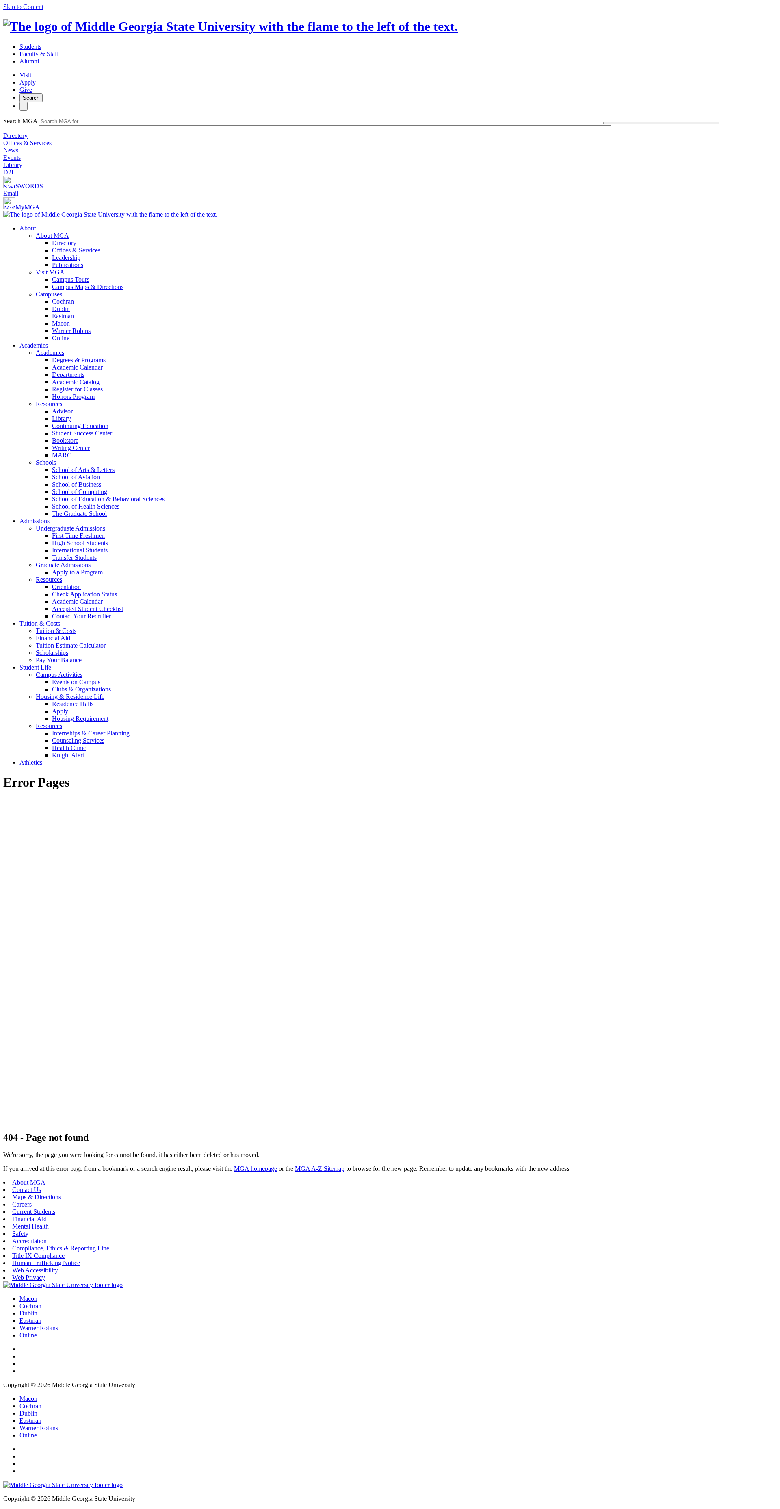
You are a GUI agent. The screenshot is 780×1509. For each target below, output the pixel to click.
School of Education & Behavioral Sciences (108, 499)
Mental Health (30, 1226)
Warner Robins (71, 330)
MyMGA (27, 207)
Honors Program (73, 396)
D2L (9, 172)
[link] (63, 1284)
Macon (61, 323)
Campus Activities (59, 674)
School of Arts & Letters (83, 469)
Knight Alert (68, 755)
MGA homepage (255, 1168)
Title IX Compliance (38, 1255)
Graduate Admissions (63, 564)
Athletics (31, 762)
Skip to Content (23, 6)
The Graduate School (79, 513)
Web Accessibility (35, 1270)
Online (60, 338)
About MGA (52, 235)
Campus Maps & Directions (88, 286)
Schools (46, 462)
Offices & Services (27, 142)
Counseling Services (78, 740)
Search (31, 98)
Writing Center (71, 447)
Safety (20, 1233)
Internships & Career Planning (91, 733)
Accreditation (29, 1240)
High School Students (80, 542)
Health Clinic (69, 747)
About (28, 228)
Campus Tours (70, 279)
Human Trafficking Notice (46, 1262)
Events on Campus (76, 681)
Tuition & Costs (40, 623)
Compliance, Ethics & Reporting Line (60, 1248)
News (10, 150)
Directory (15, 135)
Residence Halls (72, 703)
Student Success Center (82, 433)
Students (30, 46)
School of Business (76, 484)
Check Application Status (84, 594)
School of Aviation (76, 477)
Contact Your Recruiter (81, 616)
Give (26, 89)
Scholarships (52, 652)
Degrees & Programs (79, 360)
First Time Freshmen (78, 535)
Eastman (63, 316)
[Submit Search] (661, 123)
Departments (68, 374)
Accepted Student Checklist (87, 608)
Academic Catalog (76, 381)
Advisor (62, 411)
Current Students (33, 1211)
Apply (28, 82)
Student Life (35, 667)
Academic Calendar (77, 367)
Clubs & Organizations (81, 689)
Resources (49, 403)
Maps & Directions (36, 1197)
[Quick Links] (24, 106)
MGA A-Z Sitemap (319, 1168)
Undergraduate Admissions (70, 528)
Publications (67, 264)
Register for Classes (77, 389)
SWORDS (29, 186)
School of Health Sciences (85, 506)
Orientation (66, 586)
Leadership (66, 257)
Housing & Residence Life (70, 696)
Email (10, 193)
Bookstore (65, 440)
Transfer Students (74, 557)
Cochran (63, 301)
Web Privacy (28, 1277)
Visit (25, 75)
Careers (22, 1204)
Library (12, 164)
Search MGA (20, 120)
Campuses (49, 294)
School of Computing (79, 491)
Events (12, 157)
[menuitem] (398, 283)
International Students (80, 550)
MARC (62, 455)
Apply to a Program (77, 572)
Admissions (35, 520)
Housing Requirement (80, 718)
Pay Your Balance (59, 660)
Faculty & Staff (39, 53)
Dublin (61, 308)
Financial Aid (53, 638)
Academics (34, 345)
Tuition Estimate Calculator (71, 645)
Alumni (29, 61)
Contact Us (26, 1189)
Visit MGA (50, 272)
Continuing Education (80, 425)
